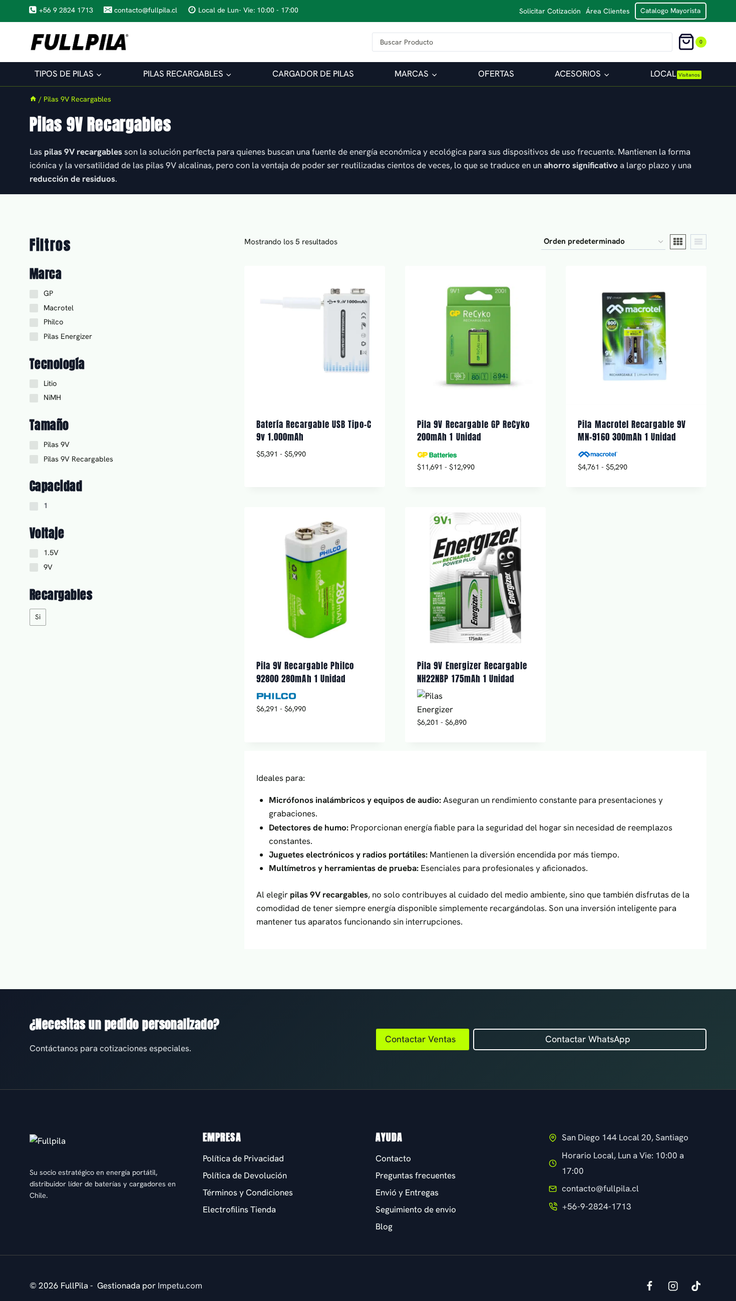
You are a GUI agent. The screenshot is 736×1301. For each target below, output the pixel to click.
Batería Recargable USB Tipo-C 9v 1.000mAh (314, 431)
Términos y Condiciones (248, 1192)
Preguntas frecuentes (416, 1175)
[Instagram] (672, 1285)
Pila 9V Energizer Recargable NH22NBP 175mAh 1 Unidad (472, 672)
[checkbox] (38, 617)
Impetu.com (180, 1285)
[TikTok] (696, 1285)
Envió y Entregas (407, 1192)
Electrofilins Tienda (239, 1209)
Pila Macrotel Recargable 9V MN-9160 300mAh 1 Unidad (632, 431)
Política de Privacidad (243, 1158)
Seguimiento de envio (416, 1209)
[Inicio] (33, 99)
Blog (384, 1226)
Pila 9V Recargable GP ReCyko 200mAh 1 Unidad (473, 431)
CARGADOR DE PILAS (313, 73)
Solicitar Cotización (550, 11)
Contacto (393, 1158)
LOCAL (675, 73)
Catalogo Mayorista (670, 10)
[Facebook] (649, 1285)
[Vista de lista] (698, 241)
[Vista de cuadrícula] (678, 241)
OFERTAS (496, 73)
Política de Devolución (245, 1175)
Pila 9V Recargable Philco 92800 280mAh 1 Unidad (305, 672)
